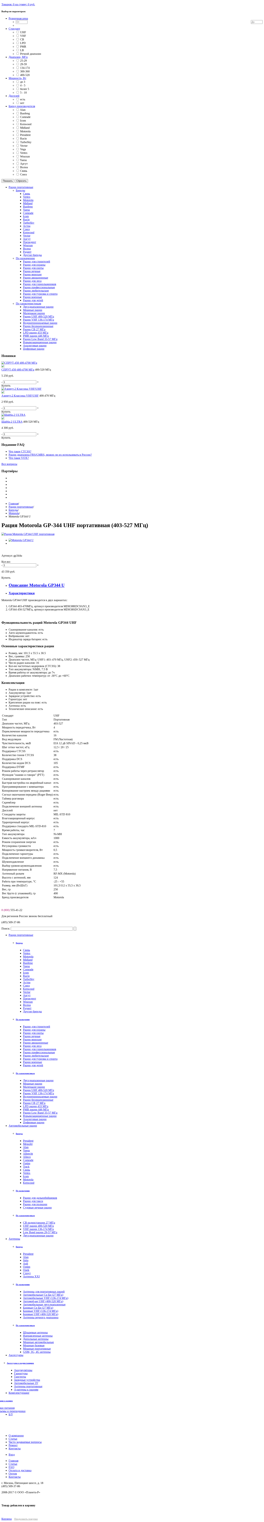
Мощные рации (32, 1083)
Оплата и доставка (20, 1470)
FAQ (11, 1467)
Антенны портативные (28, 1386)
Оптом (13, 1473)
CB (22, 39)
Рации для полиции (35, 1204)
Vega (23, 149)
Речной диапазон (30, 53)
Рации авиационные (35, 1042)
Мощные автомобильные (38, 1342)
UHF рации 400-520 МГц (38, 1225)
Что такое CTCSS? (20, 451)
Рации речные (31, 1036)
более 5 (24, 88)
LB (22, 50)
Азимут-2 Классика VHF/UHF (20, 395)
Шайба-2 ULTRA (11, 421)
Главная (13, 503)
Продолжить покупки (26, 1519)
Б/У (11, 1414)
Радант (27, 1008)
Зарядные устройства (27, 1379)
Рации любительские (36, 1055)
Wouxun (25, 156)
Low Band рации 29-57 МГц (40, 1232)
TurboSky (25, 142)
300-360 (25, 71)
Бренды (13, 510)
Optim (26, 1163)
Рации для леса (32, 1045)
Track (26, 1166)
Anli (25, 1263)
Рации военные (32, 1062)
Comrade (25, 116)
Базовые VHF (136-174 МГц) (40, 1310)
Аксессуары (16, 1355)
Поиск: (5, 928)
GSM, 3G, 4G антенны (37, 1351)
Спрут (27, 1273)
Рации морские (32, 1039)
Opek (26, 1270)
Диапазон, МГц (18, 57)
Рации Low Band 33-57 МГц (40, 1112)
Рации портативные (21, 506)
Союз (23, 174)
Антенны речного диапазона (40, 1317)
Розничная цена (18, 18)
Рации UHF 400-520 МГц (38, 1090)
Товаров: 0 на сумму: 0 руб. (18, 4)
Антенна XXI (31, 1276)
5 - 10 (23, 92)
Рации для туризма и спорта (40, 1058)
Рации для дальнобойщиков (40, 1197)
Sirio (25, 1260)
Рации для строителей (36, 1026)
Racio (23, 138)
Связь (23, 170)
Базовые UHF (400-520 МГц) (40, 1314)
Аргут (24, 163)
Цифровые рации (33, 1122)
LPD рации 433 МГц (35, 1106)
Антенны (14, 1238)
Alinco (27, 1156)
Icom (23, 120)
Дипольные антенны (35, 1338)
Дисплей (14, 95)
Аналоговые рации (35, 1119)
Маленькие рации (34, 1086)
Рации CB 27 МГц (34, 1103)
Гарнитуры (21, 1373)
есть (22, 99)
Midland (25, 127)
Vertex (23, 152)
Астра (26, 982)
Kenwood (25, 124)
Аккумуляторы (23, 1370)
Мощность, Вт (17, 78)
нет (22, 102)
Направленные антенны (38, 1335)
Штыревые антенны (35, 1332)
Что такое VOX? (19, 457)
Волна (24, 167)
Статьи (13, 1463)
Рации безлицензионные (38, 1099)
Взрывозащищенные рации (40, 1115)
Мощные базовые (34, 1345)
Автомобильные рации (23, 1125)
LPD (23, 43)
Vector (23, 145)
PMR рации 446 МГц (36, 1109)
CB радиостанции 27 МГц (39, 1222)
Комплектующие (19, 1392)
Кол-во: (6, 561)
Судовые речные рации (37, 1207)
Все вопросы (9, 464)
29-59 (23, 64)
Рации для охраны (34, 1029)
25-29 (23, 60)
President (25, 134)
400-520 (25, 74)
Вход (12, 1454)
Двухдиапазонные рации (38, 1080)
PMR (23, 46)
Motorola (25, 131)
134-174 (25, 67)
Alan (23, 109)
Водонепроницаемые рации (40, 1096)
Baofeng (25, 113)
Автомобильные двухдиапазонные (44, 1304)
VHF (23, 35)
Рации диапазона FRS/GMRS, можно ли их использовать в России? (50, 454)
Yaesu (23, 160)
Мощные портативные (37, 1348)
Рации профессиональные (39, 1052)
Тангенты (20, 1376)
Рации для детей (33, 1065)
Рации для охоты (33, 1033)
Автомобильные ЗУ (26, 1383)
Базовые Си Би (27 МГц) (38, 1307)
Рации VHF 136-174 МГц (38, 1093)
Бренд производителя (22, 106)
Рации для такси (33, 1201)
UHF (23, 32)
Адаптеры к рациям (26, 1389)
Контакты (15, 1476)
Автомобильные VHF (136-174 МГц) (45, 1298)
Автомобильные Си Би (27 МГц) (43, 1294)
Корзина (6, 1518)
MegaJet (28, 1143)
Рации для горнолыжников (39, 1049)
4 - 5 (22, 85)
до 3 (22, 81)
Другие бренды (32, 1011)
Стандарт (14, 28)
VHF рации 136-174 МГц (38, 1229)
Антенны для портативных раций (44, 1291)
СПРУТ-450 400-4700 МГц (17, 369)
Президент (29, 998)
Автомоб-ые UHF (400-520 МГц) (43, 1301)
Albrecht (28, 1153)
